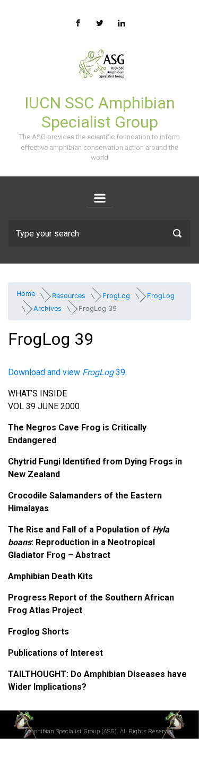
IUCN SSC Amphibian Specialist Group (99, 112)
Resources (68, 296)
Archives (47, 308)
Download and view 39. (67, 372)
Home (25, 294)
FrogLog (116, 296)
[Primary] (99, 198)
